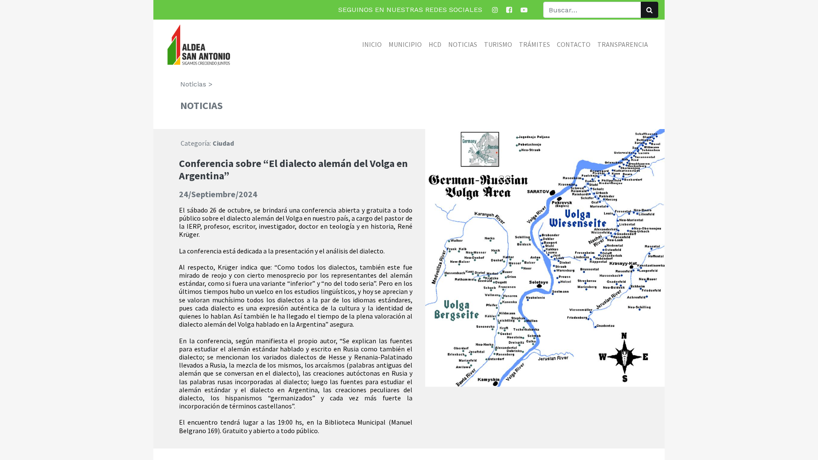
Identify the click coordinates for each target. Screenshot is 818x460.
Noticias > (196, 84)
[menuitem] (372, 44)
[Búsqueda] (649, 10)
